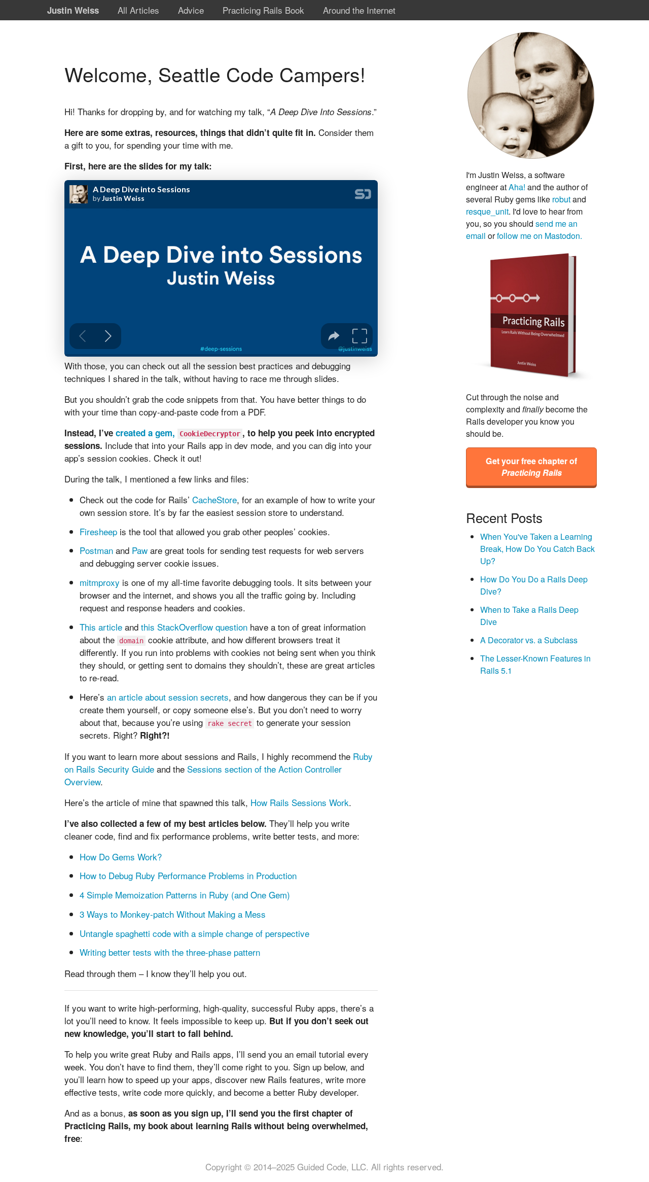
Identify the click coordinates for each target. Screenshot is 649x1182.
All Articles (138, 10)
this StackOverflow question (194, 626)
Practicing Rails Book (263, 10)
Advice (191, 10)
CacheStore (214, 499)
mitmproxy (100, 582)
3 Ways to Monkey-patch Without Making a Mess (173, 914)
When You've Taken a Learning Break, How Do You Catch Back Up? (537, 548)
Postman (96, 550)
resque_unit (487, 211)
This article (101, 626)
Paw (140, 550)
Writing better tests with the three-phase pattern (170, 952)
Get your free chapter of (531, 466)
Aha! (517, 187)
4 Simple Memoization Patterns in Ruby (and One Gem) (185, 894)
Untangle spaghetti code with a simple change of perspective (194, 933)
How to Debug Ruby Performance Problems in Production (188, 875)
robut (561, 199)
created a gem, (178, 433)
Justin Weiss (73, 10)
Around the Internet (359, 10)
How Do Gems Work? (121, 856)
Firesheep (98, 531)
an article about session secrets (168, 696)
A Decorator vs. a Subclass (529, 640)
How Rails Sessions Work (299, 802)
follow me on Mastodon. (539, 235)
